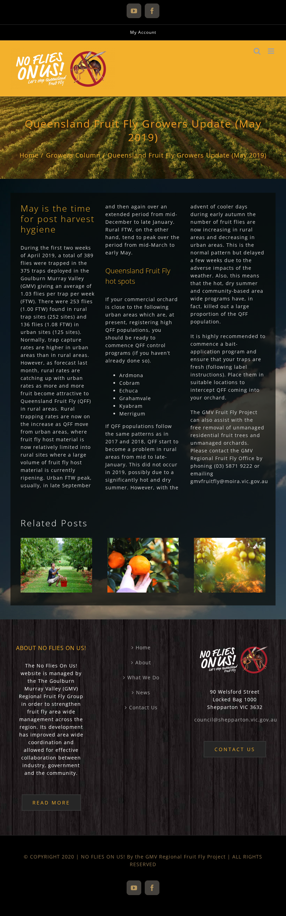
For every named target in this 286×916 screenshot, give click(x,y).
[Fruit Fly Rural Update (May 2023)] (56, 565)
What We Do (143, 677)
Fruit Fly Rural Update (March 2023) (218, 547)
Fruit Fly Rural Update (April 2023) (131, 547)
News (143, 692)
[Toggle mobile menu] (272, 51)
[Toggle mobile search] (257, 51)
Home (143, 647)
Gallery (68, 547)
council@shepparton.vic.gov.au (235, 719)
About (143, 662)
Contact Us (143, 707)
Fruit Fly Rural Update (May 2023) (44, 547)
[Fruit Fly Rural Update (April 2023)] (143, 565)
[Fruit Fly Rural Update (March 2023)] (229, 565)
